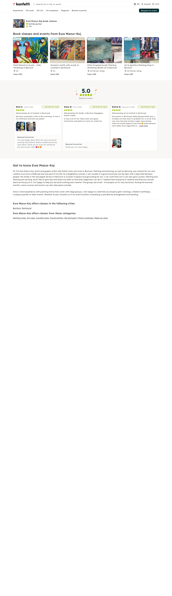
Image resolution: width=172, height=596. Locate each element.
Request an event (149, 10)
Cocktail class (42, 218)
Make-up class (101, 218)
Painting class (19, 218)
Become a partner (79, 10)
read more (143, 126)
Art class (31, 218)
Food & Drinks (56, 218)
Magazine (65, 10)
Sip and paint (70, 218)
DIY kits (40, 10)
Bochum (17, 208)
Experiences (18, 10)
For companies (52, 10)
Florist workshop (85, 218)
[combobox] (81, 4)
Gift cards (30, 10)
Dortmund (26, 208)
